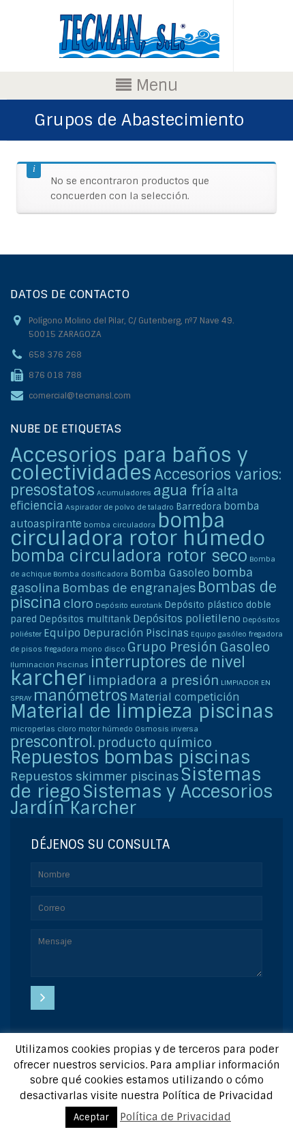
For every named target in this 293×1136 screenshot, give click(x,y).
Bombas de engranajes (129, 588)
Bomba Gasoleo (170, 573)
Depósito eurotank (128, 605)
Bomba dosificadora (90, 574)
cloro (78, 603)
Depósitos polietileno (187, 619)
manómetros (80, 695)
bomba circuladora (119, 524)
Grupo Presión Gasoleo (198, 647)
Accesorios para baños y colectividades (129, 464)
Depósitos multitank (85, 619)
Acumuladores (124, 492)
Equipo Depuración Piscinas (116, 633)
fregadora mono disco (84, 649)
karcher (48, 678)
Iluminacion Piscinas (49, 664)
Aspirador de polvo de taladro (119, 507)
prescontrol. (52, 742)
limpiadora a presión (153, 680)
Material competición (184, 697)
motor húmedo (105, 728)
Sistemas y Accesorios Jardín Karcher (141, 800)
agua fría (184, 490)
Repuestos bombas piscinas (130, 757)
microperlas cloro (43, 728)
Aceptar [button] (91, 1117)
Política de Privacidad (175, 1117)
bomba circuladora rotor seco (128, 555)
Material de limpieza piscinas (141, 711)
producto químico (154, 742)
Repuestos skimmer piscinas (94, 776)
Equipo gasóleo (219, 634)
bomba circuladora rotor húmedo (137, 529)
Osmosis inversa (166, 728)
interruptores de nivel (168, 662)
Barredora (198, 506)
